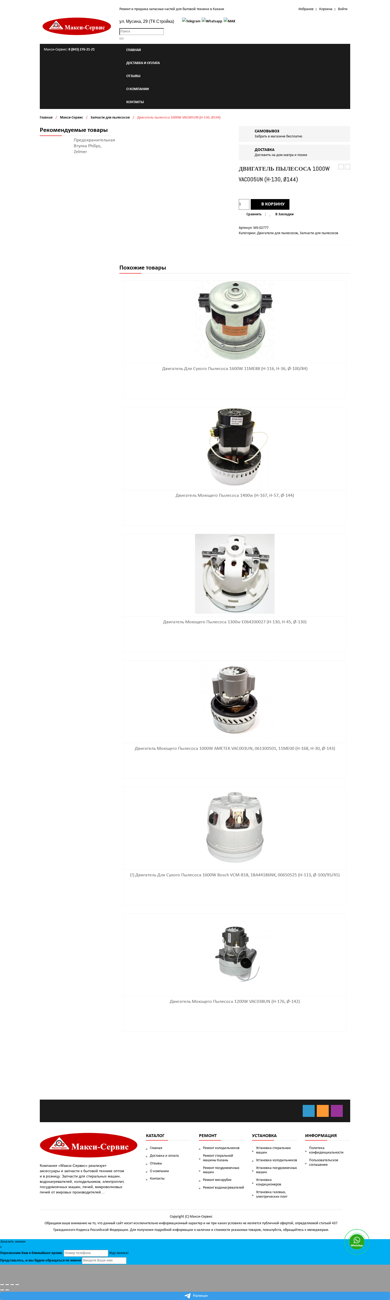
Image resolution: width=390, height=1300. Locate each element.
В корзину (273, 204)
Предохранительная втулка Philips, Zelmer (94, 146)
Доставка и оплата (164, 1156)
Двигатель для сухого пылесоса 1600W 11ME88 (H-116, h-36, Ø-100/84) (234, 368)
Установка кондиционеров (268, 1182)
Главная (46, 118)
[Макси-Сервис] (76, 26)
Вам (24, 1253)
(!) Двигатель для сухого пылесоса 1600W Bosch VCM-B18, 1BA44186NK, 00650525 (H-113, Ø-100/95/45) (235, 875)
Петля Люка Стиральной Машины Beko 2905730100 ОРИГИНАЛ (341, 167)
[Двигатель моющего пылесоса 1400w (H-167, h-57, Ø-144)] (235, 447)
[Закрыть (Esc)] (2, 1284)
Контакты (157, 1179)
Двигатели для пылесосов (277, 233)
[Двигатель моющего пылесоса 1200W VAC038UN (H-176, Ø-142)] (235, 953)
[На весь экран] (12, 1284)
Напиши (200, 1296)
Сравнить (254, 214)
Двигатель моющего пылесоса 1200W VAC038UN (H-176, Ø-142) (235, 1001)
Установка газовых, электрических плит (271, 1194)
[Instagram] (337, 1111)
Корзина (325, 9)
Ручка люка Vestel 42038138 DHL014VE (347, 167)
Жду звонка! (119, 1253)
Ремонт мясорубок (217, 1180)
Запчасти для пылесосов (110, 118)
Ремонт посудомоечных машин (221, 1170)
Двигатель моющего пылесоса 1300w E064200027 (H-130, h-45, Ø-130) (234, 622)
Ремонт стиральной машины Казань (218, 1158)
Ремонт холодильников (221, 1148)
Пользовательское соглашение (323, 1162)
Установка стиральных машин (273, 1150)
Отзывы (156, 1164)
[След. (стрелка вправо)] (7, 1290)
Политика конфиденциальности (326, 1150)
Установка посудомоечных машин (276, 1170)
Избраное (306, 9)
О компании (159, 1171)
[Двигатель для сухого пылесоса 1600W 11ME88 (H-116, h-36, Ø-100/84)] (235, 321)
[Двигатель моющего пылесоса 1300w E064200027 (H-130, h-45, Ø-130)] (235, 574)
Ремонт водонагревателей (223, 1188)
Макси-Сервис (71, 118)
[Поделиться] (7, 1284)
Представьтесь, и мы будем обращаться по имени (40, 1261)
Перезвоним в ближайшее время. (31, 1253)
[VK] (309, 1111)
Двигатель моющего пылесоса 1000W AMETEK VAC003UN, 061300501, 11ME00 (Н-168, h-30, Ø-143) (235, 748)
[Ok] (323, 1111)
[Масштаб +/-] (17, 1284)
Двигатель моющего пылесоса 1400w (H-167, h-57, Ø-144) (235, 495)
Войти (343, 9)
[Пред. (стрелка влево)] (2, 1290)
